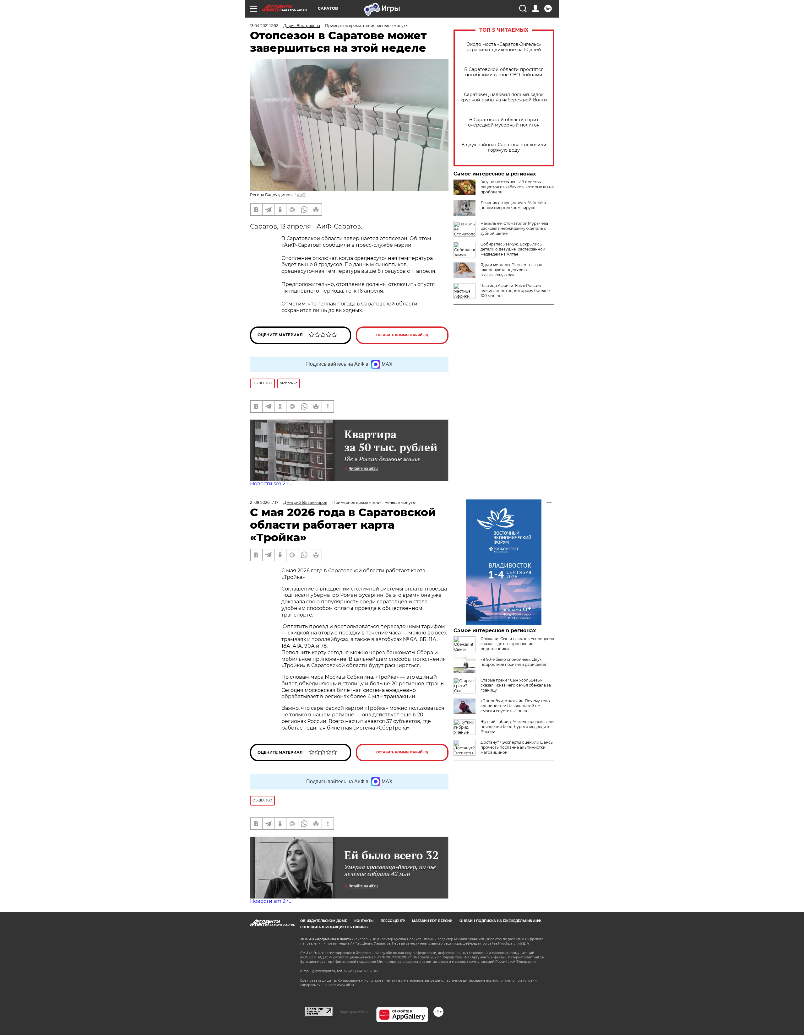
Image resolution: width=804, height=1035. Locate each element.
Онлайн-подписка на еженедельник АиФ (500, 921)
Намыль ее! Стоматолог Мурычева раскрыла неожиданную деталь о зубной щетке (514, 228)
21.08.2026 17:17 (264, 502)
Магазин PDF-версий (432, 921)
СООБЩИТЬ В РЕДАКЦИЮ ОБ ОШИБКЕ (334, 927)
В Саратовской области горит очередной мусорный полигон (504, 122)
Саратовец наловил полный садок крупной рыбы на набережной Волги (503, 97)
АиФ (301, 194)
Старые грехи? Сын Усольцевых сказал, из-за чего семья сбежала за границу (516, 685)
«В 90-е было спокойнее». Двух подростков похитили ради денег (514, 662)
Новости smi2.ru (271, 484)
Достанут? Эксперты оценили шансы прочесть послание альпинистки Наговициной (517, 747)
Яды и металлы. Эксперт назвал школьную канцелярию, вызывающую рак (511, 269)
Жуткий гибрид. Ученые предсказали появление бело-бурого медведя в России (517, 726)
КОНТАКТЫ (363, 921)
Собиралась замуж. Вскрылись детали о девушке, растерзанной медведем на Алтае (513, 249)
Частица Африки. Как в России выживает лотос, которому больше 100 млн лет (515, 290)
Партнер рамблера (354, 1012)
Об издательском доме (323, 921)
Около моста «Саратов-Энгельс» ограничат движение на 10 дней (503, 47)
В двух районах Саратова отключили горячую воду (503, 147)
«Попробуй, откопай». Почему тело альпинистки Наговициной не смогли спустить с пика (515, 705)
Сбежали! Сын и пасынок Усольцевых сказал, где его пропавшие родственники (517, 643)
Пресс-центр (393, 921)
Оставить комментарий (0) (402, 335)
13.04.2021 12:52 (264, 25)
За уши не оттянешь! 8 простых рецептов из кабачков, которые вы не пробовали (517, 187)
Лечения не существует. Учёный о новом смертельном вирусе (513, 205)
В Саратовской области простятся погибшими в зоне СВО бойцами (503, 72)
